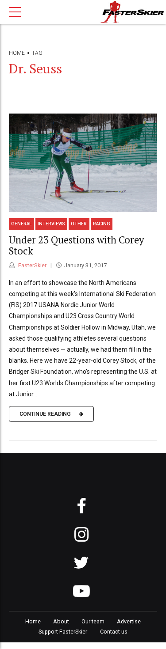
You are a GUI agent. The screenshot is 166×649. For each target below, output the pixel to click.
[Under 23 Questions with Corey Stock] (83, 163)
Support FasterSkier (63, 631)
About (61, 621)
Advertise (129, 621)
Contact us (113, 631)
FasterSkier (31, 265)
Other (79, 223)
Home (17, 53)
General (21, 223)
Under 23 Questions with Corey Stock (76, 245)
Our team (92, 621)
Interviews (51, 223)
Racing (101, 223)
